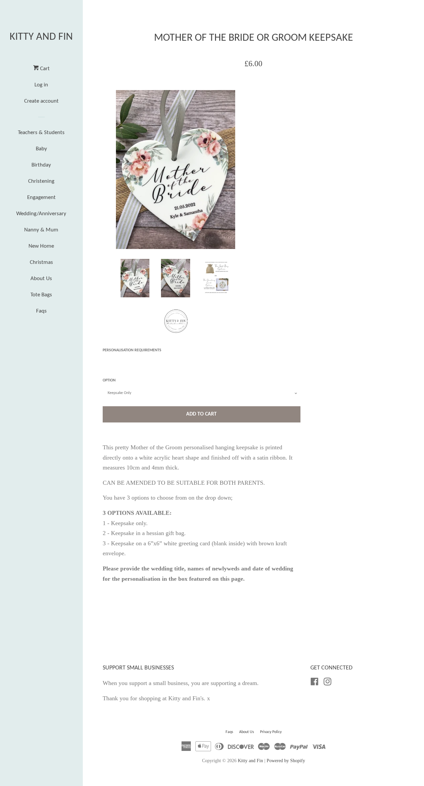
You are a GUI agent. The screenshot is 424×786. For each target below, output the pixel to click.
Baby (41, 149)
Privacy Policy (271, 732)
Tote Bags (41, 295)
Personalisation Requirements (132, 350)
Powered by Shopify (286, 760)
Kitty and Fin (41, 37)
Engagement (41, 197)
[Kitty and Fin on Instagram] (328, 682)
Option (109, 380)
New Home (41, 246)
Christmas (41, 262)
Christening (41, 181)
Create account (41, 101)
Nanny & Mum (41, 230)
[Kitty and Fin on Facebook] (314, 682)
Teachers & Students (41, 132)
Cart (44, 69)
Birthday (41, 165)
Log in (41, 85)
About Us (41, 278)
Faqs (41, 311)
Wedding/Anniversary (41, 214)
